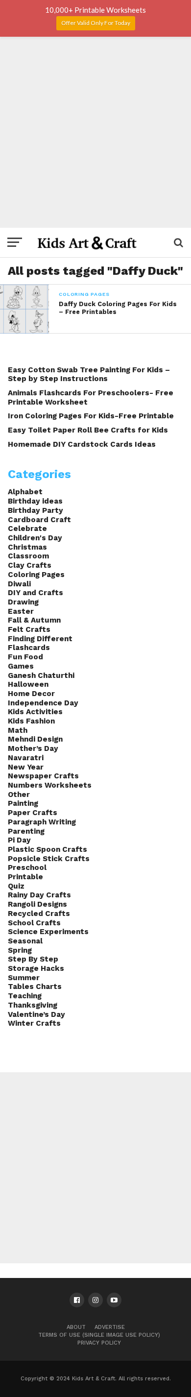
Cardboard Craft (39, 519)
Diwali (19, 583)
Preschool (27, 867)
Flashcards (29, 647)
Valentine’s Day (36, 1014)
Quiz (16, 886)
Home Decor (31, 693)
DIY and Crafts (35, 592)
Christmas (27, 547)
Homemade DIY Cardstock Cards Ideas (82, 444)
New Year (26, 767)
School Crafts (34, 922)
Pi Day (19, 840)
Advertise (110, 1327)
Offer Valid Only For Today (95, 22)
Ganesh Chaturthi (41, 675)
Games (21, 666)
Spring (20, 950)
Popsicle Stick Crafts (49, 858)
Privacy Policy (99, 1343)
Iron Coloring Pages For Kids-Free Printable (91, 415)
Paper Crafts (32, 812)
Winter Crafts (34, 1023)
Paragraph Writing (42, 822)
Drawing (23, 602)
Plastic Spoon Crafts (47, 849)
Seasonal (25, 941)
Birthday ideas (35, 501)
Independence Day (43, 702)
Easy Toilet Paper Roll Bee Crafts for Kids (88, 430)
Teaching (25, 995)
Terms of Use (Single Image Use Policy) (99, 1335)
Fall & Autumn (34, 620)
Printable (25, 876)
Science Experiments (48, 931)
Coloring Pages (36, 574)
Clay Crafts (29, 565)
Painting (23, 803)
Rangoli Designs (37, 904)
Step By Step (33, 959)
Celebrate (27, 528)
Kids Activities (35, 711)
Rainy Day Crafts (39, 895)
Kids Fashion (31, 721)
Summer (24, 977)
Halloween (28, 684)
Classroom (28, 556)
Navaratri (26, 757)
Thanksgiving (32, 1005)
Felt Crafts (29, 629)
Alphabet (25, 491)
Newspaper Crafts (43, 775)
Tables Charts (35, 986)
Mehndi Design (35, 739)
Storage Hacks (36, 968)
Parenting (26, 831)
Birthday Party (35, 510)
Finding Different (40, 638)
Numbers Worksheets (50, 785)
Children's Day (35, 537)
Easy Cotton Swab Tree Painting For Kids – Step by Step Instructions (89, 374)
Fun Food (25, 656)
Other (19, 794)
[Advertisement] (95, 132)
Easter (21, 611)
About (76, 1327)
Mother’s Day (33, 748)
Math (17, 730)
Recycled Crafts (39, 913)
